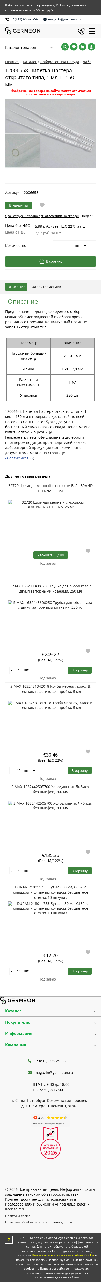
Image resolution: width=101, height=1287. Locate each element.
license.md (14, 1209)
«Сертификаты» (19, 457)
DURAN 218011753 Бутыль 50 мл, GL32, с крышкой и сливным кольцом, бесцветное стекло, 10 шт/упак (50, 892)
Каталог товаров (20, 47)
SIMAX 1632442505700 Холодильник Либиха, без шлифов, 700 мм (50, 789)
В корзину (54, 261)
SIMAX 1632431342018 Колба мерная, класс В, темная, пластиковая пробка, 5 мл (50, 689)
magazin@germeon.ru (64, 19)
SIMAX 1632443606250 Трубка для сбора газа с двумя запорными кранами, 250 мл (50, 588)
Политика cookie (17, 1216)
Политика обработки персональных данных (39, 1222)
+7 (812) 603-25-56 (24, 19)
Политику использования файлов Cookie (63, 1255)
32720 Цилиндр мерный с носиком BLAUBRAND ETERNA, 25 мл (50, 488)
